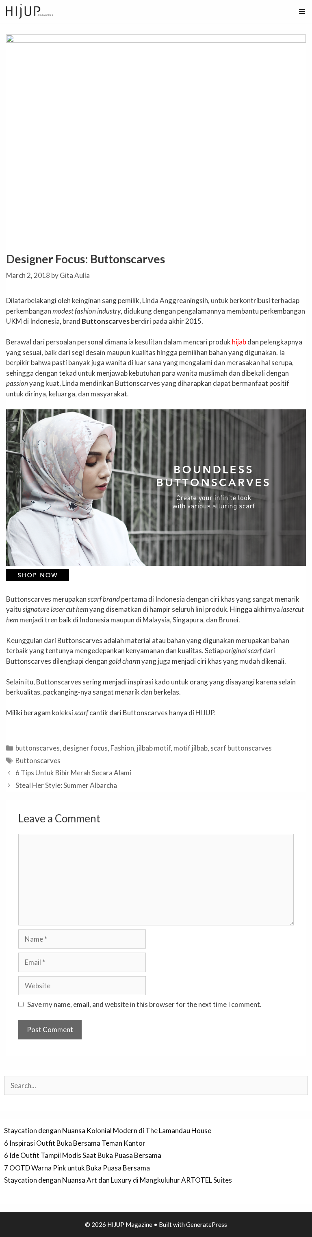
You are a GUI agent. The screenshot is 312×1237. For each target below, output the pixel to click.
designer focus (85, 748)
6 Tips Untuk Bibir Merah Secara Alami (73, 772)
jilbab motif (154, 748)
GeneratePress (206, 1224)
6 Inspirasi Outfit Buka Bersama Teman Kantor (74, 1143)
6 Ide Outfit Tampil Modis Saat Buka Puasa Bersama (82, 1155)
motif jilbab (190, 748)
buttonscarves (37, 748)
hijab (239, 342)
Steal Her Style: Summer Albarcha (66, 785)
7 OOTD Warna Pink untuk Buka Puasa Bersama (77, 1168)
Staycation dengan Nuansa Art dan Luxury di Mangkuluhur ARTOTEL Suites (118, 1180)
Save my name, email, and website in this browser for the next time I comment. (144, 1004)
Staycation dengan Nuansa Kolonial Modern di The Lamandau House (107, 1130)
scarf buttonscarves (241, 748)
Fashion (122, 748)
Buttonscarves (38, 760)
